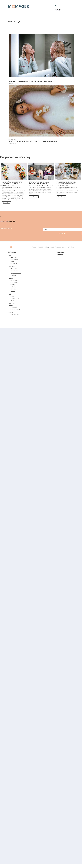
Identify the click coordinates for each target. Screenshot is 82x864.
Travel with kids (14, 268)
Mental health (14, 263)
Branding (59, 187)
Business (63, 187)
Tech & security (14, 282)
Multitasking (13, 288)
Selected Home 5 (41, 187)
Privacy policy (58, 247)
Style (10, 294)
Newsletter (41, 247)
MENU (58, 10)
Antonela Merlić (15, 83)
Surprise (11, 312)
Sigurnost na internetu (16, 273)
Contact (52, 247)
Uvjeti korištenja (70, 247)
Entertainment (14, 257)
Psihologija (35, 187)
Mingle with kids (14, 271)
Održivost (13, 291)
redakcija (33, 185)
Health (12, 261)
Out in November (15, 314)
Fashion (12, 296)
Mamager (14, 143)
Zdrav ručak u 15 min (15, 309)
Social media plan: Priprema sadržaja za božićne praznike (66, 182)
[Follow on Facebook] (65, 321)
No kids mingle (14, 280)
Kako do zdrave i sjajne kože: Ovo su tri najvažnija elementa (31, 81)
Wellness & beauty (15, 298)
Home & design (14, 259)
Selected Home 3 (17, 187)
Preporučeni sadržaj (9, 187)
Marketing (47, 247)
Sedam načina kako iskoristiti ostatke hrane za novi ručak (12, 182)
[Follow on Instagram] (62, 321)
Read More (6, 203)
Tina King (5, 185)
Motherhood (44, 185)
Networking (13, 286)
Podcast (60, 254)
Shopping (13, 300)
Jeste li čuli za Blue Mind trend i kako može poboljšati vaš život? (33, 141)
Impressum (34, 247)
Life (10, 255)
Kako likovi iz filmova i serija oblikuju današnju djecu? (39, 182)
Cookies (63, 247)
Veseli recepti (14, 307)
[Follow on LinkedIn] (67, 321)
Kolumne (60, 252)
